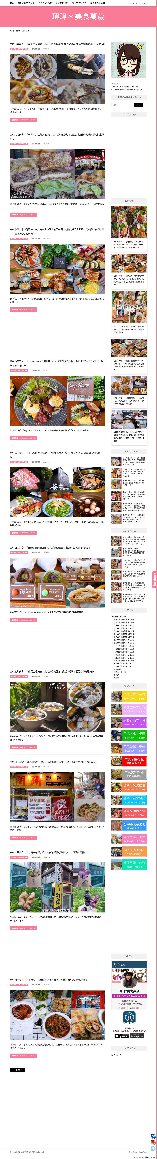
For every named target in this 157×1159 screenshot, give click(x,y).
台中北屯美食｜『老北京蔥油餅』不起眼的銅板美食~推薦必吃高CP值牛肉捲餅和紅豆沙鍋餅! (57, 44)
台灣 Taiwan (45, 3)
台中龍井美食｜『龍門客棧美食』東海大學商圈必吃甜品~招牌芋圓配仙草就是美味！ (53, 671)
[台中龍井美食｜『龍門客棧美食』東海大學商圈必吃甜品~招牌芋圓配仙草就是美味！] (57, 706)
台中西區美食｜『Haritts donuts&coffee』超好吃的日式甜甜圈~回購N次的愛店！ (50, 547)
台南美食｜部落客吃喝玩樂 (124, 646)
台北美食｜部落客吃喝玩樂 (124, 625)
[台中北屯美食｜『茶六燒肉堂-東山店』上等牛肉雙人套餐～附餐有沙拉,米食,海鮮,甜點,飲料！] (57, 492)
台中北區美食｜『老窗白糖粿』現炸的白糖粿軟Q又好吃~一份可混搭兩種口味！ (50, 852)
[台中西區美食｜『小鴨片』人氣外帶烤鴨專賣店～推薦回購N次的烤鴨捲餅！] (57, 1015)
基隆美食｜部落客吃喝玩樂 (124, 663)
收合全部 (123, 617)
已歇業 (116, 678)
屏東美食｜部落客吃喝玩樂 (124, 652)
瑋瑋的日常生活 (120, 672)
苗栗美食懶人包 (79, 3)
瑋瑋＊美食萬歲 (78, 17)
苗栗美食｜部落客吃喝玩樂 (124, 620)
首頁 (12, 3)
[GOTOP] (153, 1148)
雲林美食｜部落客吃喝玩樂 (124, 640)
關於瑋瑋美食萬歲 (26, 3)
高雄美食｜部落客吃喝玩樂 (124, 649)
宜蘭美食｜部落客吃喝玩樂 (124, 655)
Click (154, 579)
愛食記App (131, 1028)
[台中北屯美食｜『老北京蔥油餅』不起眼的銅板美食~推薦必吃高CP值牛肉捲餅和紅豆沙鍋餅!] (57, 79)
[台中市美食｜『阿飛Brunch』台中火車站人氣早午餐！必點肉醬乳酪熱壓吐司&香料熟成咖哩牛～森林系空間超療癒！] (57, 269)
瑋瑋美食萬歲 (36, 49)
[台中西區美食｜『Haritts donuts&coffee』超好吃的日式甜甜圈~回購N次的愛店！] (57, 582)
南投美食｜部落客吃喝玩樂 (124, 637)
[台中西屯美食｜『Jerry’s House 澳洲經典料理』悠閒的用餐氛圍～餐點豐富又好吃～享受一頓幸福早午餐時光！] (57, 401)
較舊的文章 (18, 1070)
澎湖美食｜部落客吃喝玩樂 (124, 666)
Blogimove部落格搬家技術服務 (145, 1157)
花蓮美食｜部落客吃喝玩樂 (124, 658)
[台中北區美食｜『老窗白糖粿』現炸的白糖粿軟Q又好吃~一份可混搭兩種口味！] (57, 887)
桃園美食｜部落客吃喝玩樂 (124, 622)
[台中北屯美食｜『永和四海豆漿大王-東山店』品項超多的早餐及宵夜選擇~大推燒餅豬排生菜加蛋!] (57, 174)
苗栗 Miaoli (61, 3)
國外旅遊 (117, 669)
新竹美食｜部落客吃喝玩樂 (124, 628)
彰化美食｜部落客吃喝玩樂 (124, 634)
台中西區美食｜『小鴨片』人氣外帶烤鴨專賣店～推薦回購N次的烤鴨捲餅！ (49, 980)
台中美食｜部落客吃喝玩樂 (19, 49)
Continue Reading (27, 120)
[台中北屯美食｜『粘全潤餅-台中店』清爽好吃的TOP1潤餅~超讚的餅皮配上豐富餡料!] (57, 797)
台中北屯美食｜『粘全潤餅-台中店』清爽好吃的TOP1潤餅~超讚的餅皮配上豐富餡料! (53, 762)
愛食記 (116, 675)
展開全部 (114, 617)
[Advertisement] (57, 339)
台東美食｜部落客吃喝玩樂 (124, 661)
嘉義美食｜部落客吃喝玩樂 (124, 643)
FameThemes (143, 1152)
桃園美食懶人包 (97, 3)
